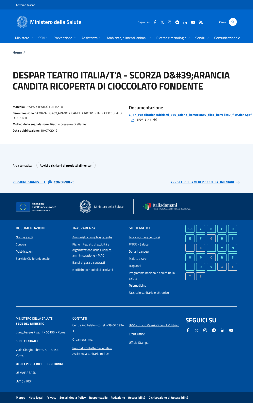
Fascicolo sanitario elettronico (149, 292)
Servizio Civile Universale (33, 258)
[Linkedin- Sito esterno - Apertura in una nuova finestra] (222, 329)
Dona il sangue (139, 251)
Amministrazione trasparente (92, 237)
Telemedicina (137, 285)
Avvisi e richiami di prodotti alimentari (66, 165)
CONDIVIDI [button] (62, 182)
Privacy (51, 397)
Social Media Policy (72, 397)
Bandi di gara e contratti (88, 262)
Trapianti (135, 265)
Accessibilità (136, 397)
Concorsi (21, 244)
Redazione (118, 397)
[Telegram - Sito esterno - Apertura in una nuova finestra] (213, 329)
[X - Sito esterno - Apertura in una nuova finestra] (162, 22)
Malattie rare (137, 258)
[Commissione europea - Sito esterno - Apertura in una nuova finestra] (36, 207)
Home (17, 52)
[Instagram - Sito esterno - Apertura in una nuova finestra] (168, 22)
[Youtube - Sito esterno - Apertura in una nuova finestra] (191, 22)
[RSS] (199, 22)
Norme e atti (24, 237)
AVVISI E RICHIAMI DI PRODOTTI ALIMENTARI (202, 181)
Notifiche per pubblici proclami (92, 269)
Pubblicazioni (24, 251)
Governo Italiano (25, 5)
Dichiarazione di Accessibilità (168, 397)
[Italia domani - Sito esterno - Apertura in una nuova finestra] (169, 206)
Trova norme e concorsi (144, 237)
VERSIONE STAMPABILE (29, 181)
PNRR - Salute (138, 244)
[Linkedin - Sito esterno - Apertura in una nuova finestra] (184, 22)
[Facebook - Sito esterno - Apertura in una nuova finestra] (153, 22)
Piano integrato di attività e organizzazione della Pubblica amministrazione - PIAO (91, 250)
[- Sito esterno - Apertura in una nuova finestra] (231, 329)
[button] (233, 22)
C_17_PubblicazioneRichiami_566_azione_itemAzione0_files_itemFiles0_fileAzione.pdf (190, 114)
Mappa (20, 397)
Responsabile (98, 397)
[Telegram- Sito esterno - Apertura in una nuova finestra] (176, 22)
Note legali (35, 397)
